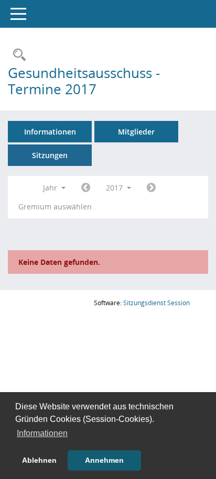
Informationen (50, 132)
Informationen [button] (42, 433)
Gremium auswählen (55, 206)
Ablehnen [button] (39, 460)
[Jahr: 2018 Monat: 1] (151, 188)
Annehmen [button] (104, 460)
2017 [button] (115, 188)
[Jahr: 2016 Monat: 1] (85, 188)
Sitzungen (50, 155)
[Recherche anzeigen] (17, 55)
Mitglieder (136, 132)
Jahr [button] (51, 188)
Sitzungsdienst (156, 302)
